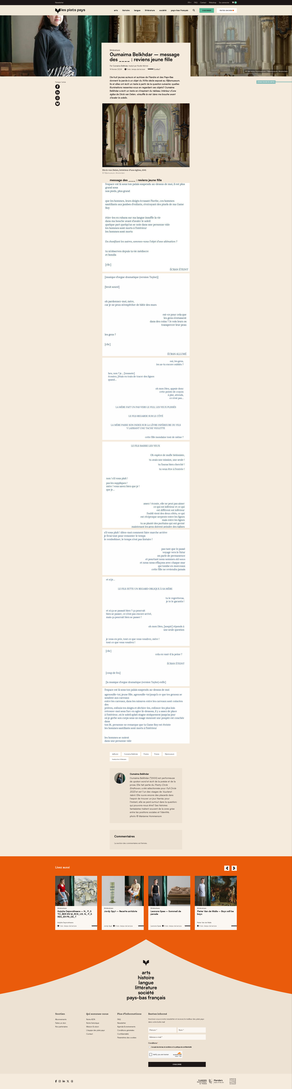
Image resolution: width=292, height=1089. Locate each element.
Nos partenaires (61, 1026)
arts (146, 972)
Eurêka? (157, 69)
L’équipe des (95, 1030)
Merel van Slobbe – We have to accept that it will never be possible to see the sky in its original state (214, 915)
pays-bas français (146, 997)
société (146, 992)
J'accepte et (171, 1047)
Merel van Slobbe (203, 922)
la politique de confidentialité (183, 1047)
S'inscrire (177, 1064)
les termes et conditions (164, 1047)
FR (189, 2)
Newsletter (59, 2)
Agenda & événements (126, 1026)
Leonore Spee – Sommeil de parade (119, 912)
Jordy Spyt (61, 926)
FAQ (195, 2)
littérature (146, 987)
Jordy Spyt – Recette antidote (74, 911)
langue (146, 982)
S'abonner (206, 10)
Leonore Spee (109, 926)
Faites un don (226, 10)
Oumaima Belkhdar (120, 66)
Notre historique (92, 1023)
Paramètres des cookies (126, 1037)
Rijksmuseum (169, 754)
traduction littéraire (119, 759)
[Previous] (226, 868)
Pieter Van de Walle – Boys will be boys (169, 912)
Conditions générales (125, 1030)
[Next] (234, 868)
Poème (146, 754)
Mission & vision (92, 1026)
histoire (146, 977)
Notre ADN (90, 1019)
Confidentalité (123, 1034)
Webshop (212, 2)
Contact (203, 2)
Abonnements (60, 1019)
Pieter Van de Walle (158, 922)
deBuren (115, 754)
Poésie (156, 754)
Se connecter (224, 2)
